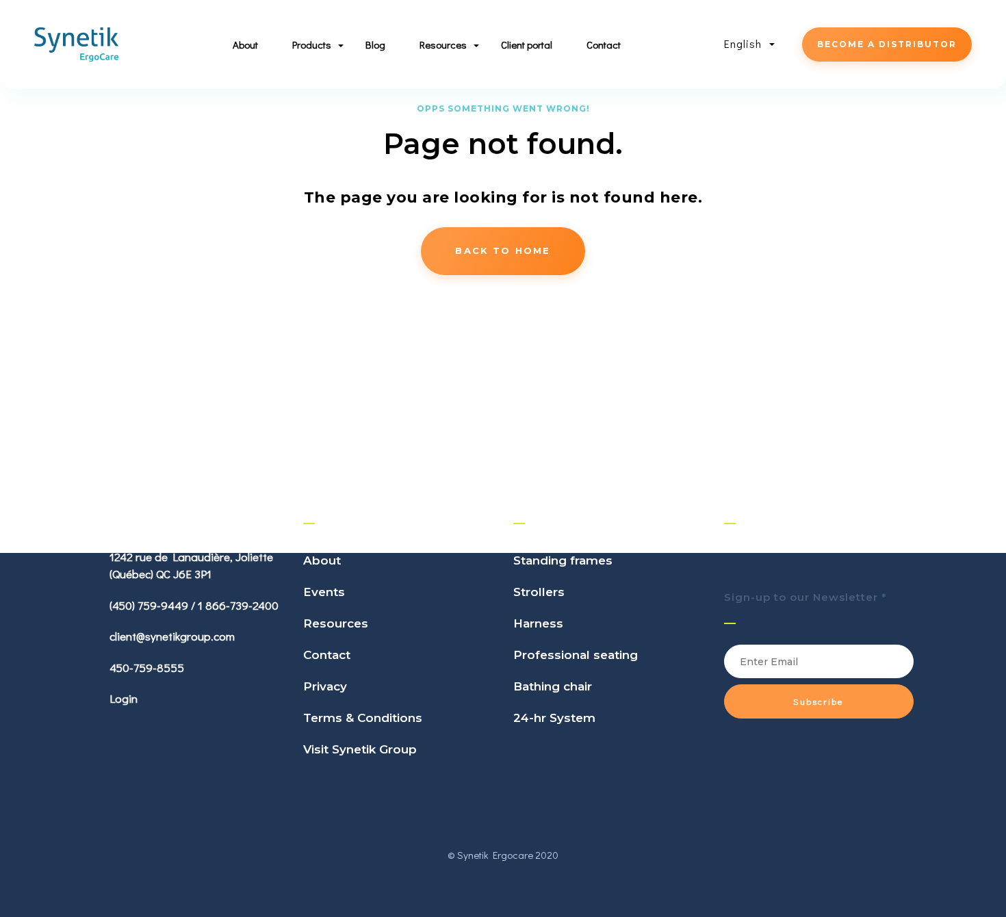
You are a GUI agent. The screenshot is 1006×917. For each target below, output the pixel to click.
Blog (375, 44)
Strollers (539, 592)
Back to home (502, 250)
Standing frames (562, 560)
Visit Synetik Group (360, 749)
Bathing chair (552, 686)
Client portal (526, 44)
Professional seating (575, 655)
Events (324, 592)
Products (311, 44)
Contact (603, 44)
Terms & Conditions (362, 718)
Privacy (325, 686)
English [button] (744, 43)
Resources (335, 623)
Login (123, 698)
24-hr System (554, 718)
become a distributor (887, 44)
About (245, 44)
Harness (538, 623)
